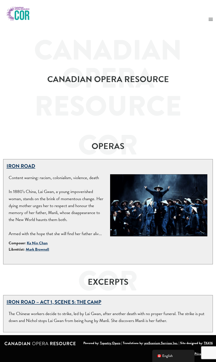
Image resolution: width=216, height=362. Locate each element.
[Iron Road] (158, 205)
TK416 (208, 343)
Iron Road (21, 166)
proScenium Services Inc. (161, 343)
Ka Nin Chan (37, 243)
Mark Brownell (37, 249)
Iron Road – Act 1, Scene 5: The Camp (54, 302)
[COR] (18, 13)
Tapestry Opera (110, 343)
